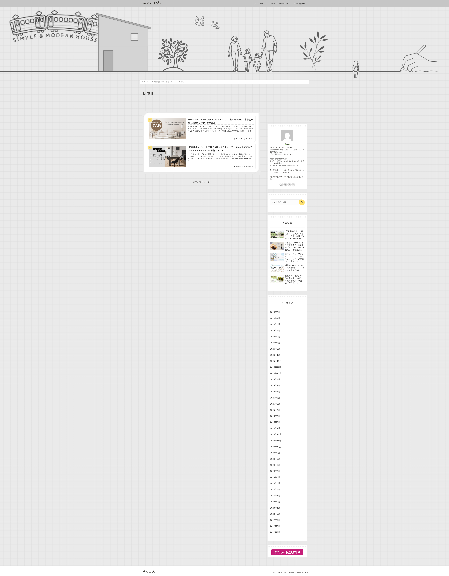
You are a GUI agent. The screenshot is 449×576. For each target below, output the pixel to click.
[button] (302, 202)
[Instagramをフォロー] (281, 184)
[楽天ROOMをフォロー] (285, 184)
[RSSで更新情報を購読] (293, 184)
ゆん (287, 143)
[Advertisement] (201, 102)
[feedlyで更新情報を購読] (289, 184)
